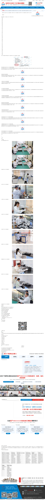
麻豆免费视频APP (11, 499)
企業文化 (10, 468)
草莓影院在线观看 (28, 499)
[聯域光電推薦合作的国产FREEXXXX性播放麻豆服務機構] (22, 61)
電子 (2, 34)
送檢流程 (10, 470)
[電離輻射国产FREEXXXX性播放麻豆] (22, 252)
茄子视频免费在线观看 (20, 499)
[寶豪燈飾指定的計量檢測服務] (22, 72)
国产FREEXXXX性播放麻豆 (10, 7)
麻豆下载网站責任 (9, 473)
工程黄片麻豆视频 (32, 7)
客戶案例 (41, 7)
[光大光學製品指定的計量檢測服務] (22, 86)
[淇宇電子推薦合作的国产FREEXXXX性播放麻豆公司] (22, 307)
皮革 (2, 48)
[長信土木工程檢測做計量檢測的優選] (22, 313)
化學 (2, 27)
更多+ (8, 140)
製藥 (2, 53)
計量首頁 (3, 7)
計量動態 (16, 9)
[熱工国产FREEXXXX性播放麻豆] (22, 177)
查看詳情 (8, 433)
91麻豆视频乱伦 (42, 499)
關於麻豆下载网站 (21, 9)
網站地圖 (40, 0)
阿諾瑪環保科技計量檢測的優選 (4, 310)
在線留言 (10, 475)
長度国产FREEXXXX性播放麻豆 (4, 229)
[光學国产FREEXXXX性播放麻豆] (22, 282)
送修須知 (8, 471)
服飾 (2, 49)
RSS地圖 (43, 0)
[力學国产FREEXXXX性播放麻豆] (22, 192)
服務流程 (8, 470)
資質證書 (8, 466)
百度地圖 (34, 0)
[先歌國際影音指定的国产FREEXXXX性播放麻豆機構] (22, 121)
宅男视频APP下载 (36, 499)
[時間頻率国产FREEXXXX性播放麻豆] (22, 297)
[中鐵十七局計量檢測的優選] (22, 311)
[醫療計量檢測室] (8, 424)
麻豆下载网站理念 (9, 472)
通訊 (2, 35)
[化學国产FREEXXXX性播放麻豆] (22, 207)
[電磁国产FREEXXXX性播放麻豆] (22, 237)
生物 (2, 26)
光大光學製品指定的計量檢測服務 (5, 88)
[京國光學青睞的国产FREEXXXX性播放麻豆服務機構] (22, 114)
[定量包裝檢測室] (22, 424)
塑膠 (2, 50)
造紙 (2, 54)
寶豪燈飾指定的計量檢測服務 (4, 74)
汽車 (2, 30)
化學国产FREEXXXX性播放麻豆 (22, 12)
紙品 (2, 51)
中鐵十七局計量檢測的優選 (4, 312)
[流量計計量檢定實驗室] (37, 424)
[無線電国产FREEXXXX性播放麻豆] (22, 148)
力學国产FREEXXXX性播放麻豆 (15, 12)
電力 (2, 33)
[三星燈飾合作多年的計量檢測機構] (22, 79)
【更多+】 (14, 69)
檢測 (2, 32)
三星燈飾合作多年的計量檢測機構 (5, 81)
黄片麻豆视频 (17, 7)
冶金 (2, 29)
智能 (2, 24)
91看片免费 (39, 499)
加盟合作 (8, 475)
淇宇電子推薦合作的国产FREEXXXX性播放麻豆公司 (7, 308)
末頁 (1, 138)
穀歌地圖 (37, 0)
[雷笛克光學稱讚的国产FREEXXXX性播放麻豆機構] (22, 129)
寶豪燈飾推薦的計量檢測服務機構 (5, 102)
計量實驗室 (8, 467)
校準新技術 (3, 469)
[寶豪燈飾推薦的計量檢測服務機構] (22, 100)
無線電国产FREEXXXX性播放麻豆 (5, 169)
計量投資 (10, 474)
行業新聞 (3, 467)
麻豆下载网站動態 (4, 466)
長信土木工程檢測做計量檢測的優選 (5, 314)
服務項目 (8, 469)
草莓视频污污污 (24, 499)
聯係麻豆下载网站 (27, 9)
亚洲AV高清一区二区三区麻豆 (24, 7)
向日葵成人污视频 (32, 499)
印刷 (2, 52)
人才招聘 (8, 474)
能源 (2, 25)
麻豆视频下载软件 (15, 499)
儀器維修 (37, 7)
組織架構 (8, 468)
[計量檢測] (3, 4)
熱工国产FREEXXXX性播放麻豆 (7, 12)
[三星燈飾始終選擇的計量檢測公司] (22, 107)
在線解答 (3, 468)
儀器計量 (40, 480)
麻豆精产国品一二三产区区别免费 (5, 499)
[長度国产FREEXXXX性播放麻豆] (22, 222)
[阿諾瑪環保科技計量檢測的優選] (22, 309)
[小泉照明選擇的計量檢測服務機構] (22, 93)
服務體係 (10, 469)
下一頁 (2, 137)
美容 (2, 31)
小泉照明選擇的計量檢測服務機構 (5, 95)
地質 (2, 28)
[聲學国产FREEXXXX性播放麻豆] (22, 267)
